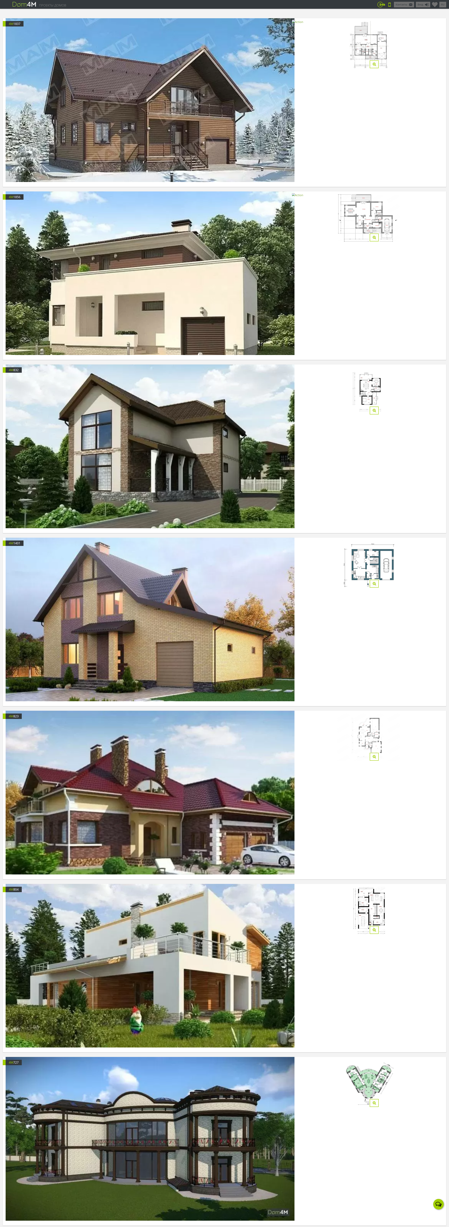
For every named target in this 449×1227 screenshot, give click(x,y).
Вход (420, 4)
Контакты (401, 4)
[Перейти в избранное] (435, 3)
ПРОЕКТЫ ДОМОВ (52, 5)
